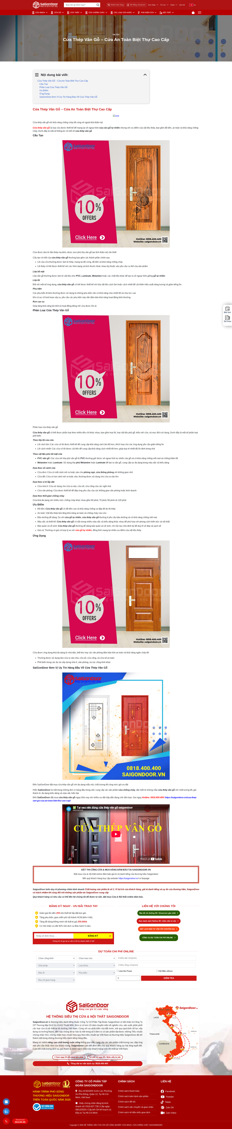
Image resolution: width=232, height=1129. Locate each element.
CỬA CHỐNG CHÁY (96, 13)
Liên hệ (182, 5)
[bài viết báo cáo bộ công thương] (52, 1107)
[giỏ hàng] (193, 12)
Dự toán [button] (227, 321)
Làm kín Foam (125, 971)
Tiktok (168, 1102)
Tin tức (163, 5)
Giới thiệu (152, 5)
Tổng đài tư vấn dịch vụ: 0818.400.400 (89, 1063)
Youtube (170, 1097)
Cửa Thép (74, 13)
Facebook (170, 1091)
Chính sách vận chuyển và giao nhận (135, 1107)
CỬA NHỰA (40, 13)
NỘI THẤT (167, 13)
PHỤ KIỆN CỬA (147, 13)
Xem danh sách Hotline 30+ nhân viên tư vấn (158, 921)
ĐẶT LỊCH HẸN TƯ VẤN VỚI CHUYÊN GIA (157, 929)
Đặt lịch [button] (227, 312)
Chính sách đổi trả (126, 1102)
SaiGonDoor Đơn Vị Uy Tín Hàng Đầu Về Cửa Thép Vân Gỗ (68, 97)
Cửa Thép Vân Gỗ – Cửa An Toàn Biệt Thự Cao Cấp (62, 81)
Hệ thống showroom (137, 5)
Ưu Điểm (43, 90)
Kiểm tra (169, 978)
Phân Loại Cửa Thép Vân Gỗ (53, 87)
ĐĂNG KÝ (93, 936)
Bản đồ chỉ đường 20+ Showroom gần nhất (157, 913)
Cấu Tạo (43, 84)
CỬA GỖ (57, 13)
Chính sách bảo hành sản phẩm (133, 1096)
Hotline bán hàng (117, 5)
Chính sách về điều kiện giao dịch (134, 1112)
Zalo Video (171, 1113)
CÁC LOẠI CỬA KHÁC (123, 13)
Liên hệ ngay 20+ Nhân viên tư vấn (106, 1057)
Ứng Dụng (44, 94)
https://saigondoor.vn (128, 878)
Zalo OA (170, 1107)
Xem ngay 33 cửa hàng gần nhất (69, 1057)
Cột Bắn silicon (165, 971)
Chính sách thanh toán (128, 1091)
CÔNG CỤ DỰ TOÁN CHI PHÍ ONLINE (157, 938)
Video (172, 5)
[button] (6, 1102)
